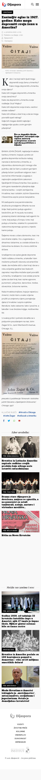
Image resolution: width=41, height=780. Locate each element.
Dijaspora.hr (8, 38)
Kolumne (20, 731)
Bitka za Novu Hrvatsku (16, 535)
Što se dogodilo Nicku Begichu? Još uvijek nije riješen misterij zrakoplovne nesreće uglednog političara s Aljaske (26, 139)
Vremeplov (8, 41)
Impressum (20, 742)
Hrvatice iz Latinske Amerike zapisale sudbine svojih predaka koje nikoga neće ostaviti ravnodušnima (19, 464)
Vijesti (20, 724)
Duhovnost (20, 738)
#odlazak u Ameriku (26, 416)
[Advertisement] (20, 562)
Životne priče (20, 728)
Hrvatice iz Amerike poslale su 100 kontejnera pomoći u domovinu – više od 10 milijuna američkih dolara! (20, 658)
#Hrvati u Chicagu (27, 412)
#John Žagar (9, 416)
